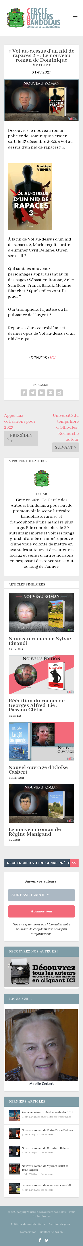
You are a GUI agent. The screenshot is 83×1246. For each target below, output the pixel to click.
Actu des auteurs (44, 1134)
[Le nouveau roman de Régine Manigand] (42, 803)
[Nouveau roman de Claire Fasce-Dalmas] (14, 1133)
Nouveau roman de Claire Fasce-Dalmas (47, 1130)
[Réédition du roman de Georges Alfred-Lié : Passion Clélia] (42, 674)
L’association (28, 1232)
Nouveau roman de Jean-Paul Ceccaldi (46, 1185)
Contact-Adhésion (51, 1232)
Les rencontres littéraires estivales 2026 (47, 1112)
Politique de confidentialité (28, 1224)
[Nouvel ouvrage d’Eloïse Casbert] (42, 741)
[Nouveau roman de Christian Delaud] (14, 1151)
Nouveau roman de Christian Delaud (45, 1148)
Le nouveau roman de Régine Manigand (35, 832)
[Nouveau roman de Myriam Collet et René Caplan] (14, 1168)
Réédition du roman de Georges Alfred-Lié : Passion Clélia (37, 705)
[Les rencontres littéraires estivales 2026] (14, 1115)
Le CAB (41, 494)
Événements (41, 1116)
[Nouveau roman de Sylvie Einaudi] (42, 612)
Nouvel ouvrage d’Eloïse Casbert (38, 770)
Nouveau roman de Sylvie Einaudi (40, 641)
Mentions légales (59, 1224)
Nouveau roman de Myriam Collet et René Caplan (45, 1168)
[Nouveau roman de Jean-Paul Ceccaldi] (14, 1188)
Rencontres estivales (60, 1116)
